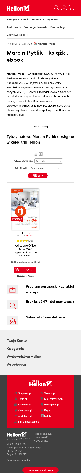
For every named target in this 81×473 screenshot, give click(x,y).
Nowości (43, 27)
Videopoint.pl (25, 410)
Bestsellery (57, 27)
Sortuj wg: (21, 167)
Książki (25, 19)
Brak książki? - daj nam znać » (50, 301)
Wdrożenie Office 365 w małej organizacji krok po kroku (25, 250)
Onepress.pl (24, 393)
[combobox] (48, 161)
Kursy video (50, 19)
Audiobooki (14, 27)
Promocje (30, 27)
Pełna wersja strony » (40, 470)
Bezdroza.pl (24, 404)
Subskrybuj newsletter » (45, 317)
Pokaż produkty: (23, 160)
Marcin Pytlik (25, 255)
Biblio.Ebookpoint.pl (29, 421)
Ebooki (36, 19)
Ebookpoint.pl (51, 404)
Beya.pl (48, 410)
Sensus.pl (49, 393)
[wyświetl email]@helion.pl (27, 447)
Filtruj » (37, 175)
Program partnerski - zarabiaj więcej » (50, 289)
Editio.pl (22, 399)
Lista (35, 154)
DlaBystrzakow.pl (53, 399)
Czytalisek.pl (25, 416)
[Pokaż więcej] (41, 126)
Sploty (47, 416)
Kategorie (13, 19)
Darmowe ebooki (17, 34)
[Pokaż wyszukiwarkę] (56, 8)
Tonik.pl (31, 460)
